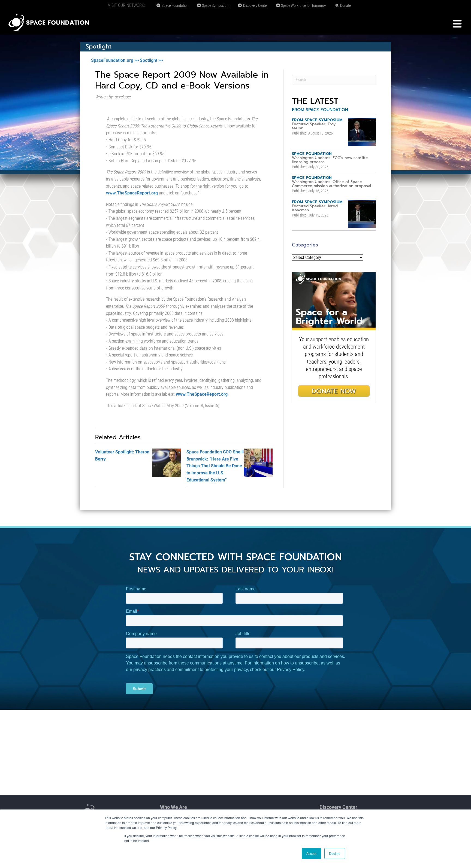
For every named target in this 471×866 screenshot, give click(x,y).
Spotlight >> (151, 60)
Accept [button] (311, 853)
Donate (345, 5)
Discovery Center (255, 5)
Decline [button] (334, 853)
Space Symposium (215, 5)
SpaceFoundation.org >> (115, 60)
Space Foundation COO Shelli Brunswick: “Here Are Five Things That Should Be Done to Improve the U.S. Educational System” (215, 465)
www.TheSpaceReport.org (132, 193)
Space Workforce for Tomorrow (303, 5)
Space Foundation (175, 5)
